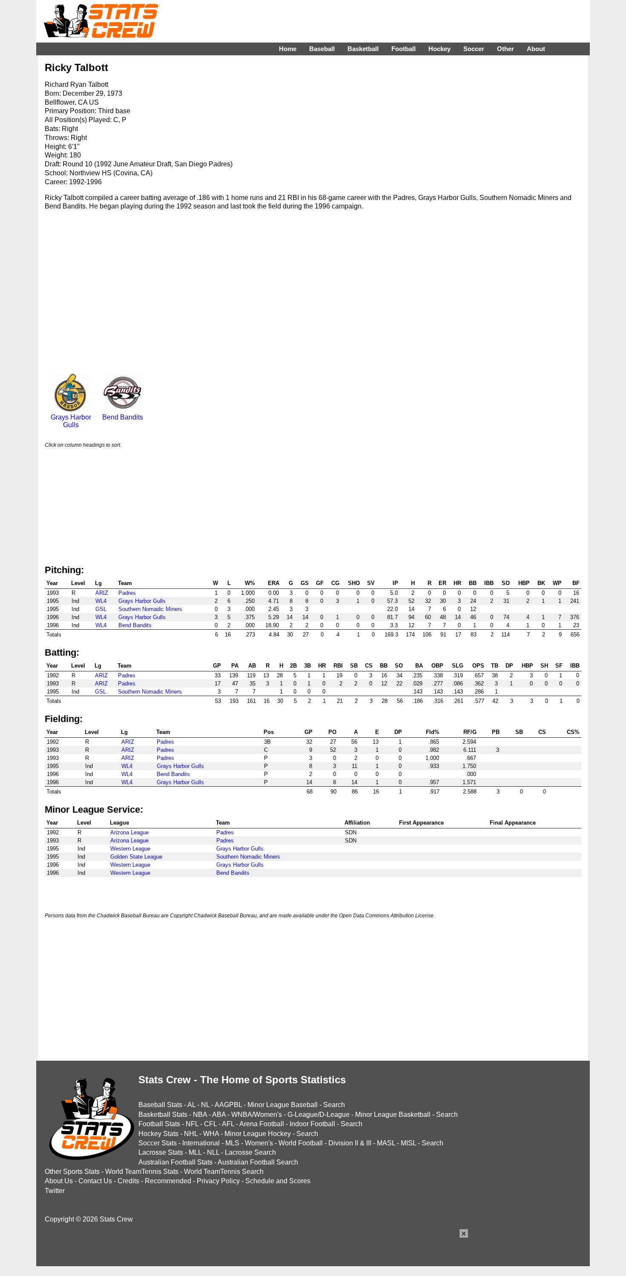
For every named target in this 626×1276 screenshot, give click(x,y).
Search (334, 1104)
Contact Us (95, 1181)
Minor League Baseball (282, 1104)
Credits (128, 1181)
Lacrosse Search (250, 1152)
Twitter (55, 1190)
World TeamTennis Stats (141, 1171)
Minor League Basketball (393, 1114)
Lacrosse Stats (160, 1152)
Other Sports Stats (72, 1171)
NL (205, 1104)
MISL (408, 1143)
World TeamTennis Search (224, 1171)
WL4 (100, 601)
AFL (228, 1124)
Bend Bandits (122, 417)
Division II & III (349, 1143)
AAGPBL (228, 1104)
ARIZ (101, 593)
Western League (130, 848)
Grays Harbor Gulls (71, 421)
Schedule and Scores (277, 1181)
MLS (232, 1143)
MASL (386, 1143)
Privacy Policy (218, 1181)
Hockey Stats (158, 1133)
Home (287, 48)
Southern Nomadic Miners (150, 609)
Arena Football (261, 1124)
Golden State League (136, 857)
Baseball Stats (160, 1104)
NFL (192, 1124)
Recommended (168, 1181)
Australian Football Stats (175, 1162)
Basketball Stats (162, 1114)
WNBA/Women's (256, 1114)
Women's (259, 1143)
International (201, 1143)
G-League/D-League (318, 1114)
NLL (213, 1152)
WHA (211, 1133)
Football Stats (159, 1124)
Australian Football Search (258, 1162)
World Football (301, 1143)
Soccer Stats (157, 1143)
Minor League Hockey (257, 1133)
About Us (59, 1181)
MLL (195, 1152)
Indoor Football (312, 1124)
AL (191, 1104)
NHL (191, 1133)
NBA (200, 1114)
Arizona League (129, 832)
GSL (100, 609)
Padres (127, 593)
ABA (219, 1114)
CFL (210, 1124)
